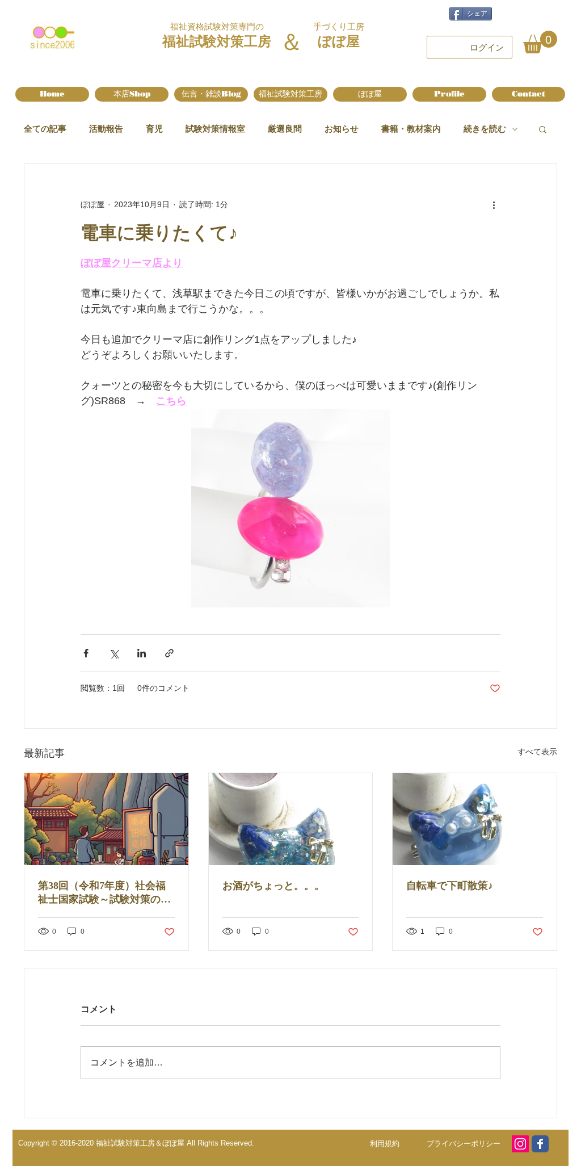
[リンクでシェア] (169, 653)
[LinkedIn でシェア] (141, 653)
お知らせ (342, 128)
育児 (154, 128)
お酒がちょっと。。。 (273, 885)
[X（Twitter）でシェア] (113, 653)
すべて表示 (537, 751)
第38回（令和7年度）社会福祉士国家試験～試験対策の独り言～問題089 (104, 893)
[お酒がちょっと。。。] (291, 819)
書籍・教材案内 (411, 128)
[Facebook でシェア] (86, 653)
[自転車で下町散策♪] (475, 819)
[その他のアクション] (493, 204)
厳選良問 (285, 128)
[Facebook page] (540, 1143)
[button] (540, 42)
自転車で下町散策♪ (449, 885)
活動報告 (106, 128)
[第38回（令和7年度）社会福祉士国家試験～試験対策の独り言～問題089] (106, 819)
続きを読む (485, 128)
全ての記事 (45, 128)
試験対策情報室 (215, 128)
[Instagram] (520, 1143)
